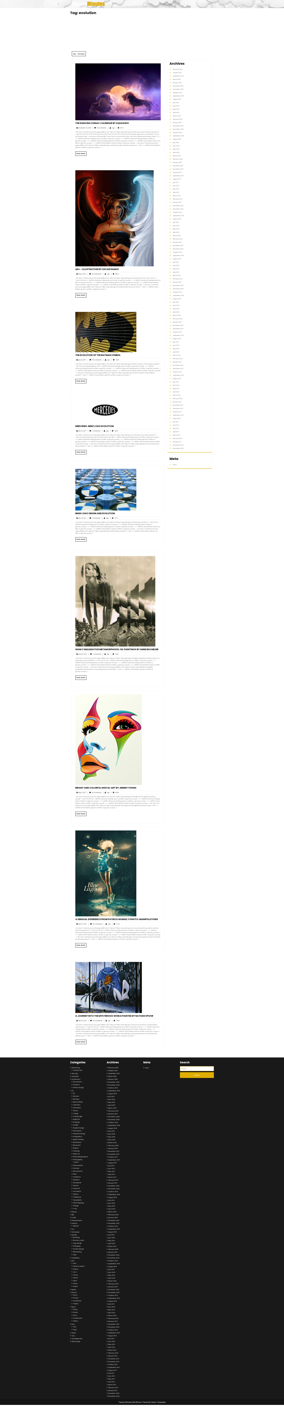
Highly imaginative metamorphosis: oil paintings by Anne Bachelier (116, 649)
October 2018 (177, 132)
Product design (78, 1249)
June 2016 (176, 226)
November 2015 (178, 249)
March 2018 (176, 156)
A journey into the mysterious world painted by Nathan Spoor (114, 1015)
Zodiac (75, 1286)
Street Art (76, 1188)
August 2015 (177, 259)
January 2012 (177, 402)
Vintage (76, 1206)
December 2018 (178, 126)
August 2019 (177, 99)
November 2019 (178, 89)
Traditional (77, 1197)
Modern (76, 1148)
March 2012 (176, 395)
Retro (75, 1174)
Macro (76, 1162)
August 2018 (177, 139)
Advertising (76, 1068)
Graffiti (75, 1125)
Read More (80, 154)
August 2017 (177, 179)
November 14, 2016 (84, 128)
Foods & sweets (78, 1266)
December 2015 (178, 245)
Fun (73, 1229)
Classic (75, 1111)
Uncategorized (77, 1339)
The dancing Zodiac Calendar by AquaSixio (102, 123)
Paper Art (76, 1154)
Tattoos (76, 1194)
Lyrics (75, 1315)
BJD (73, 1215)
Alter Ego (75, 1073)
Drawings (76, 1122)
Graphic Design (78, 1128)
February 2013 (177, 359)
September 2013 (178, 335)
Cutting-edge (77, 1116)
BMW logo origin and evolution (95, 513)
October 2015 (177, 252)
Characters (77, 1108)
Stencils (76, 1185)
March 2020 (176, 79)
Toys (73, 1336)
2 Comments (94, 431)
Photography (77, 1160)
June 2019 (176, 106)
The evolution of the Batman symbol (98, 355)
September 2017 (178, 176)
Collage (75, 1113)
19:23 (116, 1020)
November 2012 (178, 369)
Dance (75, 1309)
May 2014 (176, 309)
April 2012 (176, 392)
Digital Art (76, 1119)
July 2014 (176, 302)
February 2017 (177, 199)
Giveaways (76, 1232)
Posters (76, 1298)
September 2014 (178, 295)
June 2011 (176, 425)
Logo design (77, 1243)
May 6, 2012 (82, 274)
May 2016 (176, 229)
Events (75, 1312)
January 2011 (177, 442)
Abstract (76, 1096)
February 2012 (177, 398)
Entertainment (77, 1220)
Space (74, 1333)
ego (111, 128)
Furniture (76, 1085)
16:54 (114, 431)
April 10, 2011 (82, 1020)
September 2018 (178, 136)
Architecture (76, 1079)
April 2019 (176, 112)
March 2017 (176, 196)
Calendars (77, 1105)
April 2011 (176, 432)
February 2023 (177, 69)
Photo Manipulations (80, 1157)
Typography (77, 1200)
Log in (175, 464)
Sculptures (77, 1177)
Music (74, 1307)
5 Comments (94, 654)
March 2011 (176, 435)
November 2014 (178, 289)
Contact (111, 1408)
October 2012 (177, 372)
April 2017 (176, 192)
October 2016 (177, 212)
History (75, 1269)
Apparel (76, 1226)
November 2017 (178, 169)
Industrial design (79, 1134)
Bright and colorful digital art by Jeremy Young (105, 787)
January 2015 (177, 282)
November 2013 (178, 329)
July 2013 (176, 342)
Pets (73, 1324)
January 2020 (177, 83)
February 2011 (177, 438)
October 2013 (177, 332)
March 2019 (176, 116)
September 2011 (178, 415)
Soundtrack (77, 1301)
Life (73, 1261)
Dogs (75, 1330)
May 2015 (176, 269)
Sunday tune (77, 1318)
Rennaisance (78, 1171)
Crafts (74, 1217)
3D (74, 1093)
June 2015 (176, 265)
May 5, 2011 (82, 792)
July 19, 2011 (82, 431)
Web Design (76, 1341)
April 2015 (176, 272)
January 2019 (177, 122)
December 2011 (178, 405)
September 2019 (178, 96)
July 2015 (176, 262)
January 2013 (177, 362)
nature (75, 1278)
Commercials (77, 1070)
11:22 (116, 924)
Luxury (75, 1275)
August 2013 (177, 339)
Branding (76, 1237)
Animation (75, 1076)
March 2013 (176, 355)
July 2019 (176, 103)
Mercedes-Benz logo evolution (94, 426)
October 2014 (177, 292)
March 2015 (176, 275)
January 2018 (177, 162)
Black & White (78, 1102)
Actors (75, 1295)
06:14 (115, 274)
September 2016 (178, 216)
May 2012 (176, 388)
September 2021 (178, 76)
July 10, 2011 (82, 518)
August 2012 (177, 378)
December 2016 (178, 206)
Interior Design (78, 1087)
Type (75, 1255)
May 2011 (176, 428)
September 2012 (178, 375)
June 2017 (176, 186)
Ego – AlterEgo (79, 54)
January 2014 (177, 322)
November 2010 (178, 448)
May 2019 (176, 109)
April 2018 (176, 152)
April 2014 (176, 312)
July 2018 (176, 142)
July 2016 (176, 222)
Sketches (76, 1180)
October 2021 (177, 73)
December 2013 (178, 325)
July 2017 (176, 182)
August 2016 (177, 219)
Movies (74, 1292)
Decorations (77, 1082)
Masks (74, 1290)
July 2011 (176, 422)
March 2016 (176, 236)
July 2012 (176, 382)
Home (110, 1389)
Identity (74, 1235)
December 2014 (178, 285)
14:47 (115, 360)
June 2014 (176, 305)
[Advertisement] (142, 34)
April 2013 (176, 352)
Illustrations (77, 1131)
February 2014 (177, 319)
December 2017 (178, 166)
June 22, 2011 (82, 654)
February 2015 (177, 279)
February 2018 (177, 159)
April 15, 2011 (82, 924)
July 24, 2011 (82, 360)
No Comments (99, 128)
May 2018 (176, 149)
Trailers (76, 1304)
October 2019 (177, 93)
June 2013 (176, 345)
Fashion (74, 1223)
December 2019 (178, 86)
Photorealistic (78, 1165)
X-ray (75, 1209)
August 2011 (177, 418)
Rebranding (77, 1252)
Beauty (74, 1212)
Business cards (78, 1240)
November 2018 (178, 129)
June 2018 (176, 146)
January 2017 (177, 202)
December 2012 (178, 365)
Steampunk (77, 1183)
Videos (75, 1321)
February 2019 (177, 119)
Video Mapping (78, 1203)
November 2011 (178, 408)
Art (73, 1091)
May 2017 (176, 189)
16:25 (114, 654)
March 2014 (176, 315)
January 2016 (177, 242)
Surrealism (77, 1191)
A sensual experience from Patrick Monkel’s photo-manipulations (116, 919)
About (110, 1395)
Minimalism (77, 1142)
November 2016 (178, 209)
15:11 (114, 518)
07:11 (120, 128)
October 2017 (177, 172)
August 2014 (177, 299)
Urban (75, 1283)
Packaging (76, 1246)
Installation (76, 1258)
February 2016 (177, 239)
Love (74, 1272)
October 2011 (177, 412)
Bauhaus (76, 1099)
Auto (74, 1263)
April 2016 (176, 232)
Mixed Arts (77, 1145)
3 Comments (94, 518)
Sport (75, 1281)
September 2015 (178, 255)
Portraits (76, 1168)
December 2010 (178, 445)
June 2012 (176, 385)
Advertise (111, 1401)
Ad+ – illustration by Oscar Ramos (97, 269)
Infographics (77, 1136)
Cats (74, 1327)
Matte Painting (78, 1139)
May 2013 (176, 349)
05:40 (115, 792)
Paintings (76, 1151)
